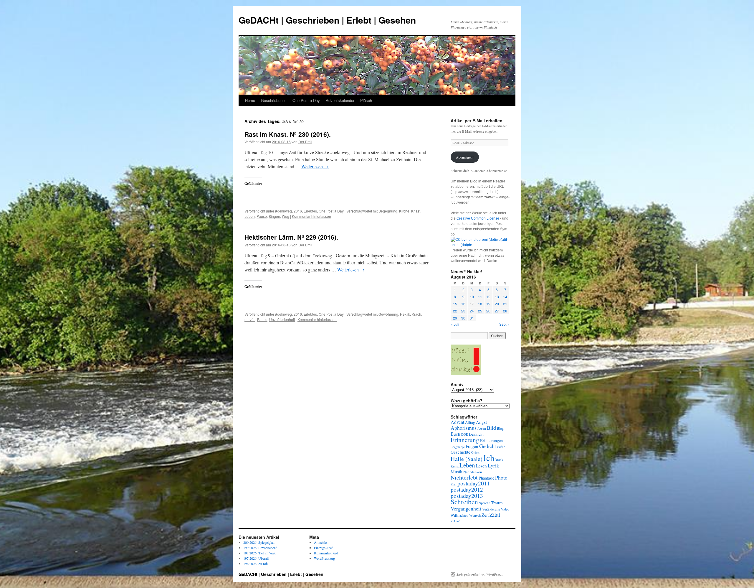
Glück (475, 452)
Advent (457, 422)
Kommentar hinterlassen (311, 216)
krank (499, 459)
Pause (262, 216)
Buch (455, 434)
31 (472, 317)
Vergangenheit (466, 508)
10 (472, 296)
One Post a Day (306, 100)
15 (455, 303)
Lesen (481, 466)
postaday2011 (473, 483)
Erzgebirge (458, 447)
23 (463, 310)
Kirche (404, 210)
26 (488, 310)
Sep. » (504, 324)
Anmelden (321, 542)
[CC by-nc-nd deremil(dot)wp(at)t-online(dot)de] (480, 245)
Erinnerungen (491, 440)
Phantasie (486, 478)
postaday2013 (467, 495)
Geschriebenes (274, 100)
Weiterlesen (315, 166)
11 (480, 296)
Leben (249, 216)
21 (505, 303)
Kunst (455, 466)
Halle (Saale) (466, 459)
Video (505, 509)
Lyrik (493, 465)
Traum (497, 502)
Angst (481, 422)
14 (505, 296)
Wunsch (475, 515)
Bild (491, 427)
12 (488, 296)
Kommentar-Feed (326, 553)
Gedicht (487, 445)
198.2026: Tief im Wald (259, 553)
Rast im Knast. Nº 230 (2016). (287, 134)
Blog (500, 428)
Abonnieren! (465, 157)
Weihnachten (459, 515)
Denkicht (476, 434)
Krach (416, 314)
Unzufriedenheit (282, 319)
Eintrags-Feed (323, 547)
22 (455, 310)
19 (488, 303)
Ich (489, 457)
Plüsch (366, 100)
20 (497, 303)
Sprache (484, 503)
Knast (415, 210)
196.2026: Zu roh (255, 563)
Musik (456, 472)
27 (497, 310)
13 (497, 296)
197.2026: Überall (256, 558)
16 (463, 303)
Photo (501, 477)
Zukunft (456, 521)
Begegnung (387, 210)
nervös (249, 319)
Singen (274, 216)
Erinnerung (465, 439)
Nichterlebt (464, 477)
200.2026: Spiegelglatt (259, 542)
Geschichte (460, 452)
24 (472, 310)
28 (505, 310)
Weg (285, 216)
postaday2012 (467, 489)
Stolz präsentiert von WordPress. (480, 574)
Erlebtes (310, 210)
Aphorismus (464, 427)
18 (480, 303)
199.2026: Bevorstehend (260, 547)
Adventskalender (340, 100)
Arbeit (481, 428)
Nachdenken (472, 472)
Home (250, 100)
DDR (464, 434)
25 (480, 310)
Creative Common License (478, 218)
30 (463, 317)
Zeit (485, 515)
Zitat (495, 514)
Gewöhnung (388, 314)
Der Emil (305, 141)
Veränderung (491, 509)
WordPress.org (324, 558)
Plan (454, 484)
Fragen (472, 446)
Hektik (405, 314)
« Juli (455, 324)
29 (455, 317)
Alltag (470, 422)
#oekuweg (283, 210)
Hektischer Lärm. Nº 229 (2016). (291, 237)
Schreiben (464, 501)
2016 (298, 210)
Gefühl (501, 446)
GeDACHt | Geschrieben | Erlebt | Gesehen (327, 20)
